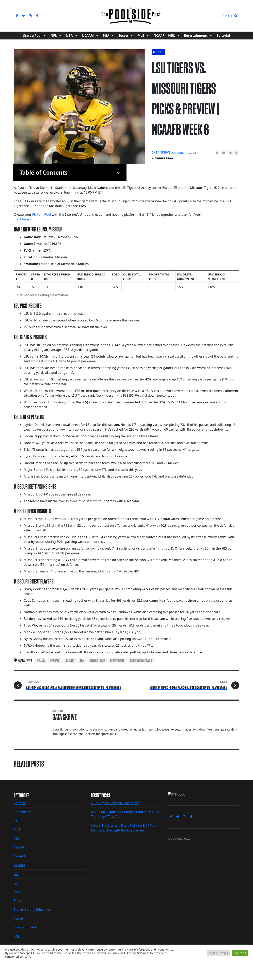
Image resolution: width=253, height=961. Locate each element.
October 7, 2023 (184, 152)
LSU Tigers (70, 660)
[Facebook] (17, 16)
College (41, 660)
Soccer (123, 35)
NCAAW (19, 865)
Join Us (227, 16)
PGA (106, 35)
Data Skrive (161, 152)
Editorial (223, 35)
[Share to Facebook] (217, 152)
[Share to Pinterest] (236, 152)
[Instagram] (30, 16)
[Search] (235, 15)
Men (82, 660)
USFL (17, 936)
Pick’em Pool (41, 214)
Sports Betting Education (32, 909)
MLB (141, 35)
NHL (171, 35)
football (54, 660)
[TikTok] (37, 16)
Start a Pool (32, 35)
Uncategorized (25, 927)
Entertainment (196, 35)
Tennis (19, 918)
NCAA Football (117, 660)
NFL (54, 35)
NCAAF (159, 35)
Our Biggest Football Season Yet (115, 803)
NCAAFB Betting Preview (141, 660)
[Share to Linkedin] (230, 152)
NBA (69, 35)
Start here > (22, 219)
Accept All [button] (240, 953)
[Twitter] (23, 16)
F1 (15, 821)
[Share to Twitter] (223, 152)
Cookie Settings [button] (218, 953)
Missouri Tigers (97, 660)
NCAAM (88, 35)
